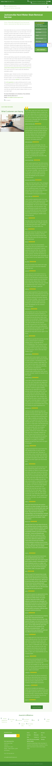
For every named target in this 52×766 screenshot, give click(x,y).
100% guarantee (10, 82)
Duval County (32, 746)
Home (5, 22)
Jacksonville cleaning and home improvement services (17, 67)
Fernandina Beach (34, 745)
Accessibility (36, 739)
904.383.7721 (10, 1)
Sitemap (43, 739)
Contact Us (36, 737)
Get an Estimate (41, 3)
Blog (28, 737)
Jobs (42, 734)
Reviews (29, 734)
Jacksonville (29, 743)
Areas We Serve (30, 739)
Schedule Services (41, 1)
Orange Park (41, 745)
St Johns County (38, 746)
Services (43, 732)
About (35, 732)
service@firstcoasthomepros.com (15, 97)
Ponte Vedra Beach (42, 743)
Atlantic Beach (35, 743)
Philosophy (36, 734)
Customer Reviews (36, 707)
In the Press (43, 737)
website (17, 79)
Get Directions (7, 750)
